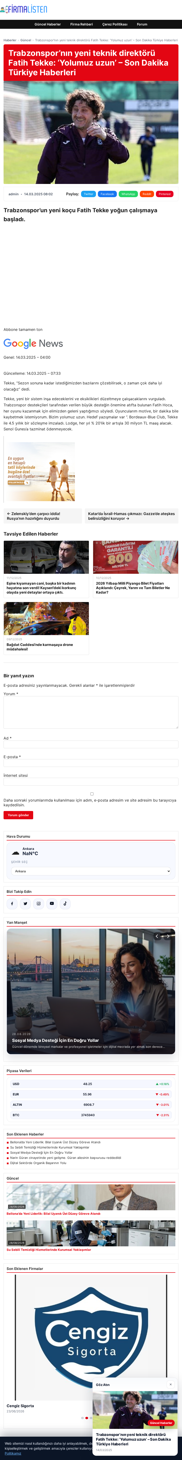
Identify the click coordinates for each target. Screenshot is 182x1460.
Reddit (147, 194)
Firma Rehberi (81, 24)
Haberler (10, 40)
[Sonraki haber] (168, 936)
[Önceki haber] (158, 936)
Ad (8, 738)
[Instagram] (38, 903)
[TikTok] (65, 903)
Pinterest (165, 194)
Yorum (11, 693)
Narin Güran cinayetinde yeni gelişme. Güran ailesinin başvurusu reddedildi (65, 1158)
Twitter (88, 194)
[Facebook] (12, 903)
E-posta (12, 756)
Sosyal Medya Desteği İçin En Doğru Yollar (41, 1152)
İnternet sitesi (16, 775)
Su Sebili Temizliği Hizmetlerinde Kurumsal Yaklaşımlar (49, 1147)
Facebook (107, 194)
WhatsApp (128, 194)
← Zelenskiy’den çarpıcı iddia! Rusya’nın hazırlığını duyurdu (33, 516)
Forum (142, 24)
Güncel (25, 40)
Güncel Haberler (48, 24)
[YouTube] (51, 903)
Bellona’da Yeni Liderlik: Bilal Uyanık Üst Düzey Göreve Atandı (55, 1142)
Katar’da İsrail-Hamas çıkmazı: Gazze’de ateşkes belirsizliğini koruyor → (131, 516)
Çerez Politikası (114, 24)
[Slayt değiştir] (82, 1418)
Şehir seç (19, 862)
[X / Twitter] (25, 903)
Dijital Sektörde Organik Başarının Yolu (38, 1163)
